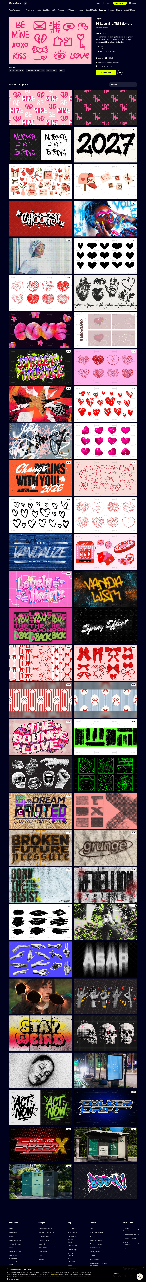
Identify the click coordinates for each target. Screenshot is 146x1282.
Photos (111, 10)
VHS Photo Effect (16, 271)
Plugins (119, 10)
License (92, 1255)
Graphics (102, 10)
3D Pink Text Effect (17, 604)
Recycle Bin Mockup (17, 1196)
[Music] (73, 1265)
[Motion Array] (78, 1228)
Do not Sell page (11, 1276)
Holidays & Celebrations (35, 70)
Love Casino (79, 567)
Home (11, 1229)
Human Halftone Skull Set (84, 1048)
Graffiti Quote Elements (18, 1122)
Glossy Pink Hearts (81, 456)
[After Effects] (78, 1232)
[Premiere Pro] (78, 1236)
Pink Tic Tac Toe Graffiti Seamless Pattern (90, 122)
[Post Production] (79, 1260)
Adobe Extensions (15, 1240)
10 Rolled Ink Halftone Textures (86, 826)
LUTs (53, 10)
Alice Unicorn (103, 28)
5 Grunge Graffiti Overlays (19, 456)
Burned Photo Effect (17, 1011)
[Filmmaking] (76, 1249)
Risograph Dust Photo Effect (20, 1085)
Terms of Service (96, 1244)
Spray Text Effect (81, 641)
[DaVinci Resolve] (79, 1241)
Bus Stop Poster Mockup (84, 1159)
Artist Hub (93, 1236)
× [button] (143, 1268)
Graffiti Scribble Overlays (84, 937)
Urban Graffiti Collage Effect (85, 233)
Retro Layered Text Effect (19, 752)
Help (91, 1229)
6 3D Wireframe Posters (83, 789)
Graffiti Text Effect (81, 604)
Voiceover (72, 10)
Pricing (11, 1248)
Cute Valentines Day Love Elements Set (24, 196)
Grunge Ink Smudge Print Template (87, 863)
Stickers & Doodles (16, 70)
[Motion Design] (79, 1254)
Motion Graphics (43, 10)
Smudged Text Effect (82, 974)
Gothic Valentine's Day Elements (86, 307)
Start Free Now (120, 3)
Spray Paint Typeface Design (20, 567)
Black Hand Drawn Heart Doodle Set (23, 530)
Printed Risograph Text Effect (20, 826)
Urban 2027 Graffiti (82, 159)
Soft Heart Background (83, 345)
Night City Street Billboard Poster (87, 1085)
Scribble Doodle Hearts (83, 530)
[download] (69, 122)
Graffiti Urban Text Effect (19, 382)
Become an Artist (96, 1240)
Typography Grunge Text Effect (21, 493)
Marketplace (13, 1232)
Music (81, 10)
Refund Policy (95, 1248)
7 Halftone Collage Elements (20, 789)
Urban (62, 70)
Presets (29, 10)
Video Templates (15, 10)
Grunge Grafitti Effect (17, 1048)
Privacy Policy (95, 1252)
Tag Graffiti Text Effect (18, 233)
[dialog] (73, 1274)
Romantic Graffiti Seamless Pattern (22, 122)
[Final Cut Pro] (78, 1246)
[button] (50, 1279)
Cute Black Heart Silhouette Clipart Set (89, 271)
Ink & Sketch (51, 70)
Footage (61, 10)
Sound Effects (91, 10)
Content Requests (15, 1244)
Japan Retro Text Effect (83, 1122)
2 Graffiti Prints (15, 159)
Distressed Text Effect (18, 863)
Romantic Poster (16, 641)
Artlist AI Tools (130, 10)
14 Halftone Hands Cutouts (19, 974)
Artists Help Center (96, 1232)
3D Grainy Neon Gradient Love (21, 345)
